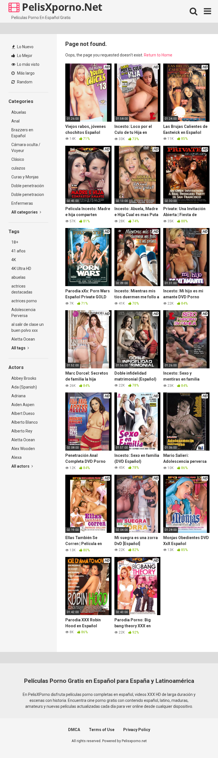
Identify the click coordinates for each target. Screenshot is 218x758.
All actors (20, 466)
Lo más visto (27, 64)
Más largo (25, 73)
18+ (14, 242)
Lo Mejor (24, 55)
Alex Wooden (23, 448)
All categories (25, 212)
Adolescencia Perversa (23, 312)
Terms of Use (101, 729)
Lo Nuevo (24, 47)
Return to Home (158, 55)
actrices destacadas (21, 289)
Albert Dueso (23, 413)
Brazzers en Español (22, 133)
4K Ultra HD (21, 268)
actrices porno (24, 301)
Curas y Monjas (25, 177)
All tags (18, 348)
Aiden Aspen (22, 404)
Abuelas (18, 112)
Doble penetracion (27, 194)
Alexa (16, 457)
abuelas (18, 277)
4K (13, 259)
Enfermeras (22, 203)
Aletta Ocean (23, 339)
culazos (18, 168)
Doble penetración (27, 185)
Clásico (17, 159)
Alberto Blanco (24, 422)
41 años (18, 251)
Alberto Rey (21, 431)
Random (24, 82)
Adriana (18, 396)
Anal (15, 121)
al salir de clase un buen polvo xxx (27, 327)
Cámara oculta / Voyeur (25, 147)
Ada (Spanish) (24, 387)
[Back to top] (199, 741)
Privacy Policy (136, 729)
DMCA (74, 729)
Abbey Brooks (23, 378)
